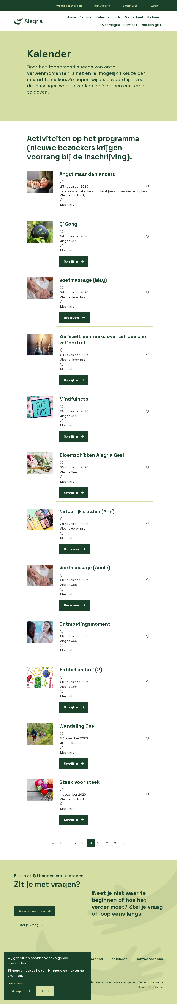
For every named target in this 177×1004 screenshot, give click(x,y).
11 (107, 843)
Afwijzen (18, 991)
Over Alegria (110, 24)
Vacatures (130, 6)
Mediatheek (134, 17)
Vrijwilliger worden (69, 6)
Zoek (154, 6)
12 (115, 843)
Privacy (109, 982)
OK (43, 991)
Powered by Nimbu (150, 987)
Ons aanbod (93, 959)
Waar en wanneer (32, 911)
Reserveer (72, 318)
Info (118, 17)
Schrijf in (71, 261)
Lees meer (16, 983)
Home (71, 17)
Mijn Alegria (102, 6)
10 (99, 843)
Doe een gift (151, 24)
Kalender (103, 17)
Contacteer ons (149, 959)
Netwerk (154, 17)
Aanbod (85, 17)
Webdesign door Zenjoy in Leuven (138, 982)
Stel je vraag (29, 925)
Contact (130, 24)
